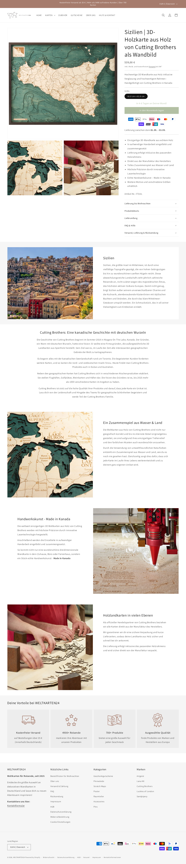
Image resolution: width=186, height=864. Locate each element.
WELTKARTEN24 (19, 857)
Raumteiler (99, 796)
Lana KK (140, 781)
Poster (97, 791)
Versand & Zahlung (59, 786)
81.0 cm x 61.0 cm (136, 96)
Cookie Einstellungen (60, 822)
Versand (152, 66)
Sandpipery (142, 796)
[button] (50, 15)
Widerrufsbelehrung (59, 817)
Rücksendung (56, 796)
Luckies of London (145, 791)
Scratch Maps (100, 786)
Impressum (55, 801)
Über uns (54, 781)
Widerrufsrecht (48, 857)
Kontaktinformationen (112, 857)
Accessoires (99, 801)
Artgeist (140, 776)
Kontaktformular (16, 805)
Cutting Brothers (145, 786)
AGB (52, 806)
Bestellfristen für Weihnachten (64, 776)
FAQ (52, 791)
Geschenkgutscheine (103, 776)
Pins (96, 806)
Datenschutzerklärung (60, 811)
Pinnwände (99, 781)
